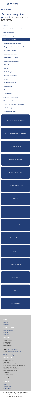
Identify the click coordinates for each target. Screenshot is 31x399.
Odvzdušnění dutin (8, 32)
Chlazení (5, 25)
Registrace (6, 324)
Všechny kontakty (8, 355)
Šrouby (6, 89)
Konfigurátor (7, 9)
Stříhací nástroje (7, 108)
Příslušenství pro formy (9, 39)
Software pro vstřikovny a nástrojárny (13, 104)
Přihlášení (6, 322)
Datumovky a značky (10, 50)
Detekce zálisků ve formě (11, 57)
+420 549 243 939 (13, 349)
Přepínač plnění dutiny (10, 75)
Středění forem (8, 93)
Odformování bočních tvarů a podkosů (13, 28)
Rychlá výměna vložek (10, 82)
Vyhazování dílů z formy (9, 111)
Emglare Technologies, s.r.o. (18, 396)
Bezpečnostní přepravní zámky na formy (15, 47)
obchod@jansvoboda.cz (14, 351)
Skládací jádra (8, 86)
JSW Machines (7, 386)
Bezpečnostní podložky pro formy (13, 43)
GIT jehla (6, 64)
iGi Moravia (6, 384)
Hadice (6, 68)
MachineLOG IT (7, 388)
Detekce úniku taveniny (10, 54)
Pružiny (6, 79)
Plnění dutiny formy (8, 36)
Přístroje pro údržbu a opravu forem (13, 100)
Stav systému (18, 393)
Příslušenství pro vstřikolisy (10, 97)
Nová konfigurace (8, 330)
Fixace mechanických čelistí (11, 61)
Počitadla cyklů (8, 72)
